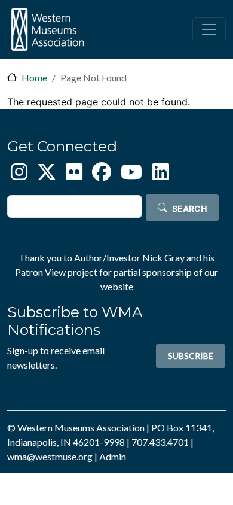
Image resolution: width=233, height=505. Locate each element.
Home (34, 77)
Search (189, 208)
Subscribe (190, 356)
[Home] (47, 29)
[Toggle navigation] (209, 29)
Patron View (40, 272)
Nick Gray (163, 257)
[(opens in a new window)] (19, 175)
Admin (112, 456)
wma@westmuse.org (50, 456)
